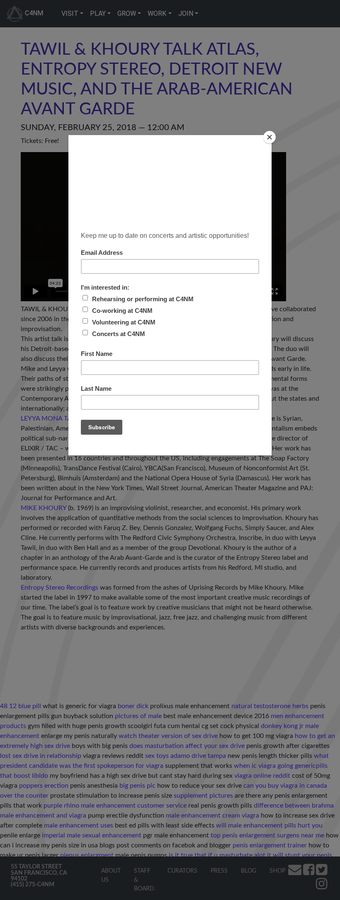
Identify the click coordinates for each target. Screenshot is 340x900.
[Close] (269, 137)
